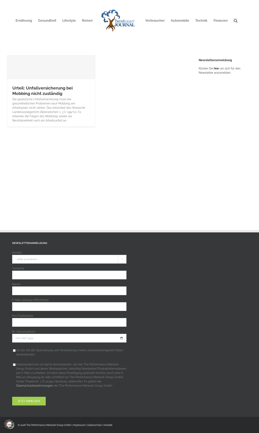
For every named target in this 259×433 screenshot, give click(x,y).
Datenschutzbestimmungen (34, 385)
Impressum (79, 425)
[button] (236, 20)
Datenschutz (94, 425)
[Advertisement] (229, 144)
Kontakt (108, 425)
